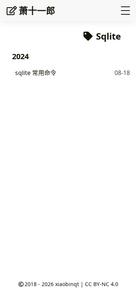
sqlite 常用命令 (35, 73)
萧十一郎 (37, 10)
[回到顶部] (122, 280)
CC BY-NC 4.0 (101, 284)
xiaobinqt (67, 284)
